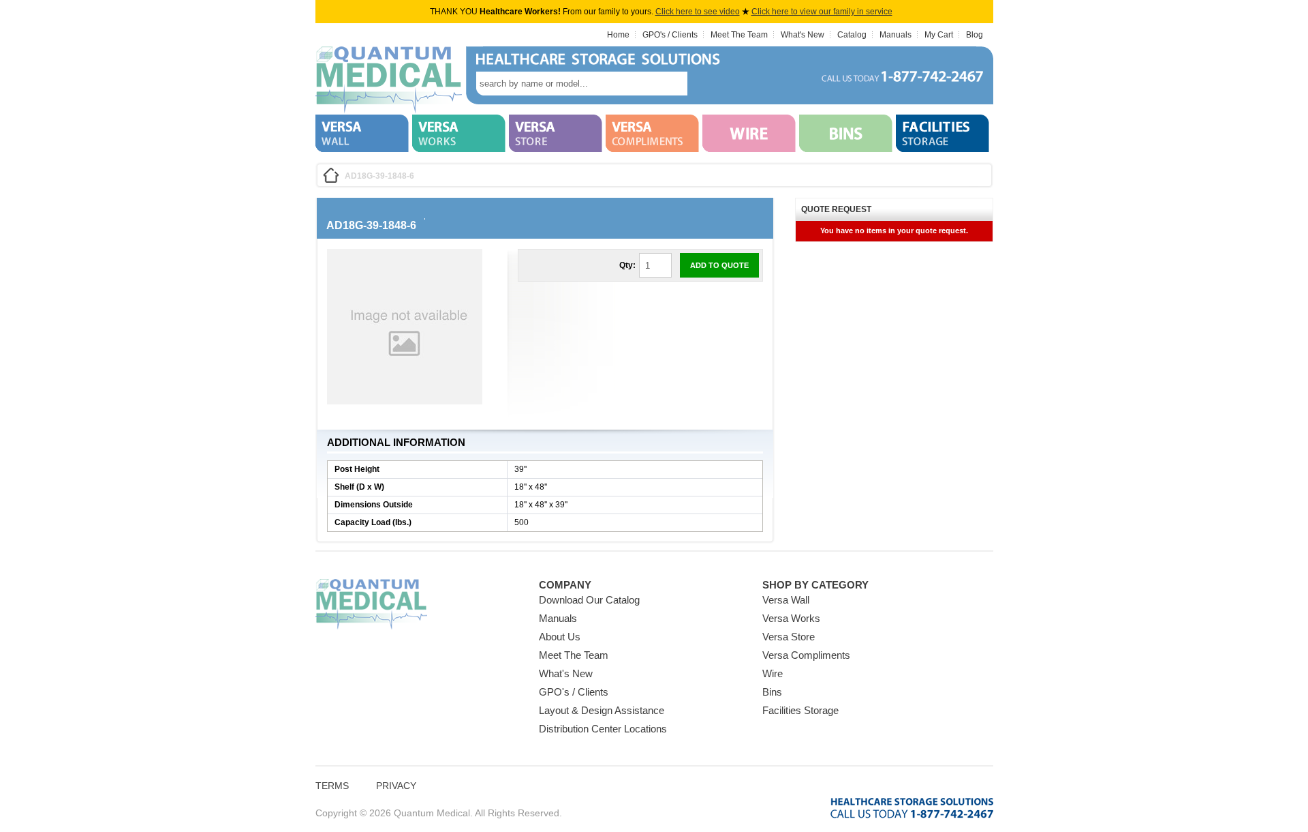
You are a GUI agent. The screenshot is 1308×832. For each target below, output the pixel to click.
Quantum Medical (371, 604)
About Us (559, 636)
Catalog (852, 35)
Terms (332, 785)
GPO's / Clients (670, 35)
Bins (772, 692)
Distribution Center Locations (603, 728)
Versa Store (788, 636)
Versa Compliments (806, 655)
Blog (974, 35)
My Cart (938, 35)
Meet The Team (739, 35)
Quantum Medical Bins (388, 80)
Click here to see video (697, 11)
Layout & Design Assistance (601, 710)
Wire (772, 673)
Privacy (396, 785)
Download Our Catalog (589, 600)
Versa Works (791, 618)
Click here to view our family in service (821, 11)
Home (618, 35)
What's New (802, 35)
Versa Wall (785, 600)
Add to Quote (719, 265)
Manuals (895, 35)
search (707, 83)
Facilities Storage (800, 710)
